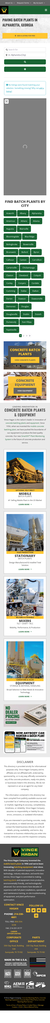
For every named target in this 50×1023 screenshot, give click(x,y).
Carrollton (37, 260)
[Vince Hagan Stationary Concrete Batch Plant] (25, 515)
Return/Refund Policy (31, 1007)
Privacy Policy (21, 1005)
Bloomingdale (12, 236)
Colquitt (37, 275)
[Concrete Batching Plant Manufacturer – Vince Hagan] (4, 7)
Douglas (25, 306)
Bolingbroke (11, 244)
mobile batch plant (12, 863)
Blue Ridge (29, 236)
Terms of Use (10, 1005)
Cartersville (11, 267)
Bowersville (28, 244)
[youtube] (39, 910)
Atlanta (36, 221)
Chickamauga (28, 267)
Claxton (9, 275)
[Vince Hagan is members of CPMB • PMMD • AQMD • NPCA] (25, 970)
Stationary (25, 556)
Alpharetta (37, 213)
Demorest (11, 306)
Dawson (22, 298)
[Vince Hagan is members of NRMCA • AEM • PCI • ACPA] (25, 981)
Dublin (26, 314)
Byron (36, 252)
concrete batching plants (16, 423)
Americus (10, 221)
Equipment (25, 684)
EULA (21, 1007)
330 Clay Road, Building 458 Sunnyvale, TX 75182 (36, 948)
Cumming (10, 291)
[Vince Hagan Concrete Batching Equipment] (25, 642)
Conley (9, 283)
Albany (23, 213)
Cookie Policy (32, 1005)
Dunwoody (11, 322)
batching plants (10, 880)
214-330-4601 (17, 915)
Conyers (22, 283)
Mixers (25, 621)
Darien (9, 298)
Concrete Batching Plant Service (31, 1001)
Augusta (10, 228)
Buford (24, 252)
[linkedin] (36, 916)
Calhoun (10, 260)
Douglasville (11, 314)
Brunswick (11, 252)
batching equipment (23, 867)
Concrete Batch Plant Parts (29, 1000)
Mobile (25, 494)
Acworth (10, 213)
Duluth (38, 314)
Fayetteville (11, 329)
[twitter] (33, 910)
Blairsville (24, 228)
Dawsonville (37, 298)
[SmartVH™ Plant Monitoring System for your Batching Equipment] (25, 731)
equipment (34, 423)
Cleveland (23, 275)
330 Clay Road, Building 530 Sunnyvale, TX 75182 (14, 948)
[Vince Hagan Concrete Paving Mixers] (25, 580)
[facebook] (28, 910)
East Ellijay (27, 322)
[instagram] (44, 910)
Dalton (35, 291)
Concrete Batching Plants (30, 998)
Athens (24, 221)
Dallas (24, 291)
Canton (23, 260)
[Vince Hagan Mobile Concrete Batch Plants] (25, 453)
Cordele (35, 283)
